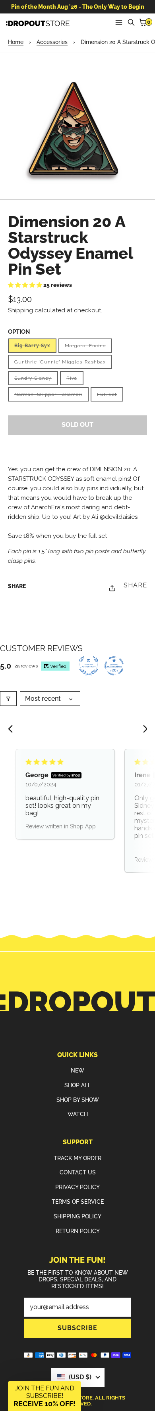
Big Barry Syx (35, 348)
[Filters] (8, 698)
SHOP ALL (77, 1085)
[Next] (142, 729)
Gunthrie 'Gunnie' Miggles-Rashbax (63, 364)
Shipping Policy (77, 1216)
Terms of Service (78, 1202)
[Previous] (12, 729)
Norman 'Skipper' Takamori (51, 397)
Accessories (52, 42)
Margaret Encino (88, 348)
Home (15, 42)
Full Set (110, 397)
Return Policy (78, 1231)
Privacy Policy (77, 1187)
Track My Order (77, 1158)
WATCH (78, 1114)
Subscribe (77, 1328)
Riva (74, 380)
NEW (77, 1070)
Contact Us (78, 1172)
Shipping (20, 310)
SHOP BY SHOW (77, 1100)
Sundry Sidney (36, 380)
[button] (25, 285)
